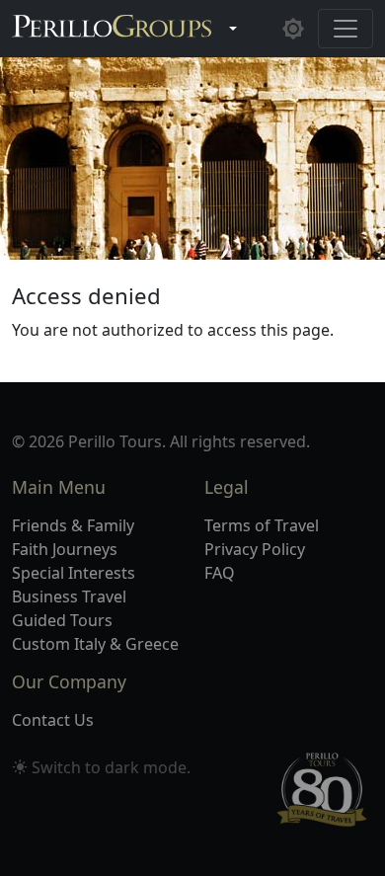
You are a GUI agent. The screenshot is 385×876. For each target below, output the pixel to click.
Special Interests (73, 573)
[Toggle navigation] (345, 28)
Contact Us (53, 720)
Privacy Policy (254, 549)
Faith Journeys (64, 549)
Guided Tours (62, 620)
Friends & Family (73, 525)
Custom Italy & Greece (95, 644)
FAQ (219, 573)
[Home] (111, 28)
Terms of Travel (261, 525)
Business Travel (69, 596)
